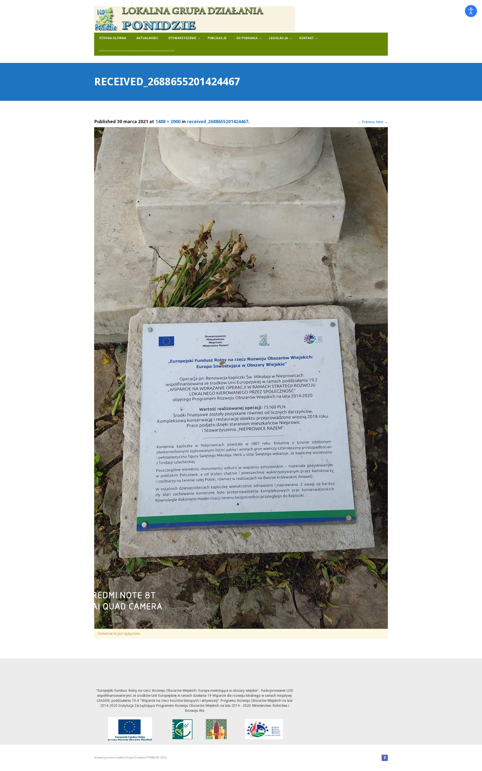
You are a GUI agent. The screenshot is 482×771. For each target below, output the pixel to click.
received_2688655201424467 (217, 121)
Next (382, 122)
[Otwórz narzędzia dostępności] (471, 11)
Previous (366, 122)
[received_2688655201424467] (241, 378)
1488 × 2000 (167, 121)
